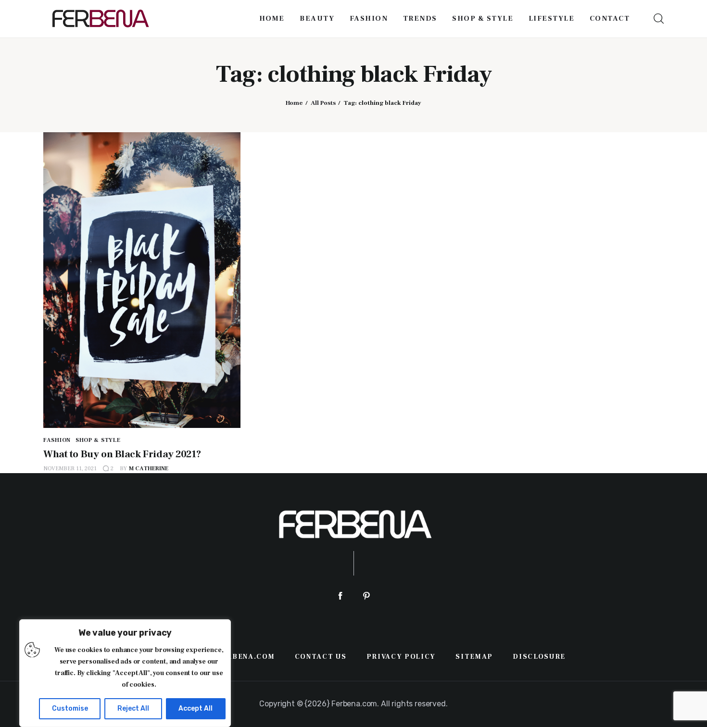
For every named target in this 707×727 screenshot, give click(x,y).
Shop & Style (98, 440)
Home (294, 103)
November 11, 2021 (70, 468)
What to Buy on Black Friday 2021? (122, 454)
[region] (125, 673)
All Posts (323, 103)
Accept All (195, 708)
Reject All (133, 708)
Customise (70, 708)
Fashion (57, 440)
